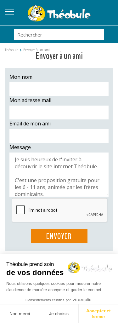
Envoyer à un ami (36, 50)
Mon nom (20, 76)
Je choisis (59, 313)
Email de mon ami (30, 123)
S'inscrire (108, 17)
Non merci (19, 313)
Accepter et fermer (98, 313)
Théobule (11, 50)
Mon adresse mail (30, 100)
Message (20, 147)
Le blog (108, 9)
